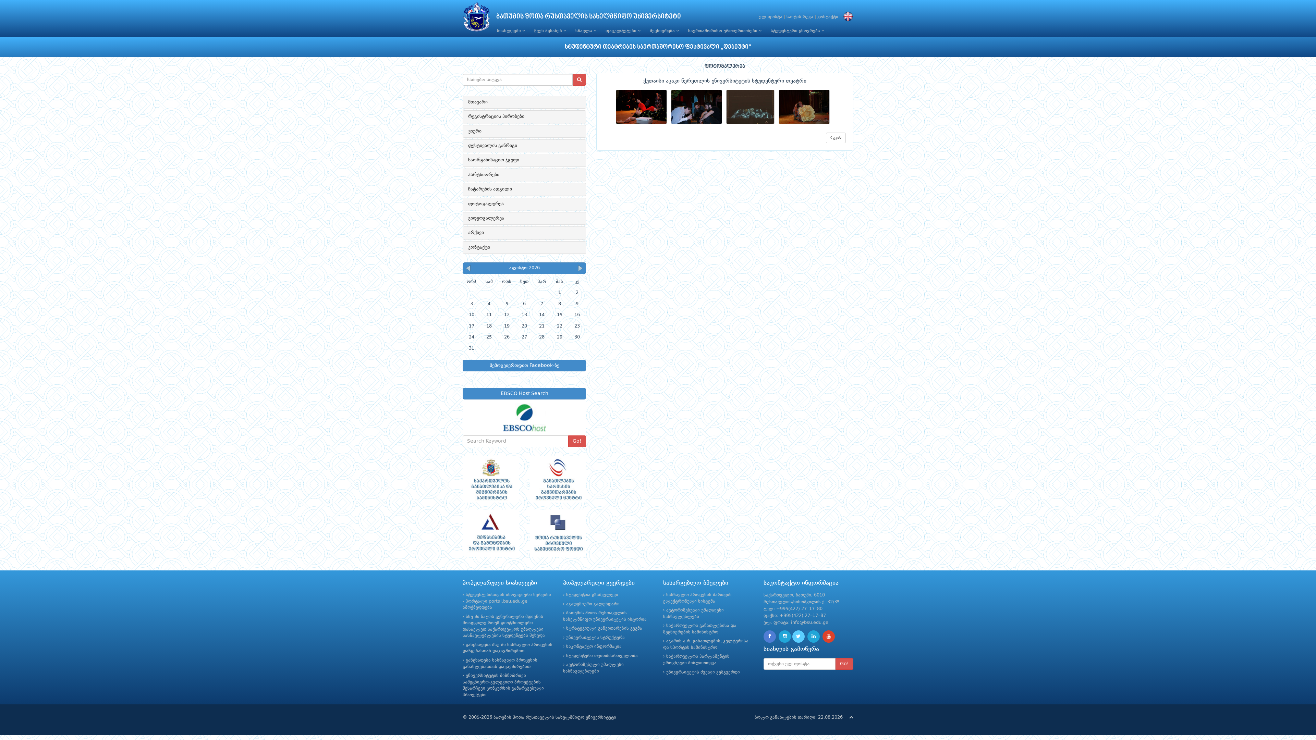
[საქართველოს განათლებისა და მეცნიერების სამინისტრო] (491, 479)
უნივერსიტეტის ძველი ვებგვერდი (703, 672)
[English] (846, 17)
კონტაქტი (827, 17)
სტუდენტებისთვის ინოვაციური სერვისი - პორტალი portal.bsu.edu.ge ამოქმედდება (507, 601)
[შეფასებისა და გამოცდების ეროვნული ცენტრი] (491, 533)
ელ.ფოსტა (770, 17)
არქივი (476, 232)
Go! (577, 441)
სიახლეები (509, 31)
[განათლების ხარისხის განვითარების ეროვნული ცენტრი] (557, 479)
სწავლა (584, 31)
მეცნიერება (663, 31)
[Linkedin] (813, 636)
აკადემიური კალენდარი (593, 604)
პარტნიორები (483, 174)
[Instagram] (785, 636)
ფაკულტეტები (622, 31)
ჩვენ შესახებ (548, 31)
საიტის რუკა (800, 17)
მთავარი (478, 102)
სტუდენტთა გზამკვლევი (592, 595)
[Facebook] (770, 636)
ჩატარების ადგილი (490, 189)
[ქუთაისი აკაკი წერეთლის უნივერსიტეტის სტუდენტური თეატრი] (643, 107)
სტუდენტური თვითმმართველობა (602, 656)
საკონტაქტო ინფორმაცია (594, 646)
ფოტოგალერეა (486, 203)
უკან (836, 138)
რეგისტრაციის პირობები (496, 116)
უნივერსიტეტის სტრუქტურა (595, 638)
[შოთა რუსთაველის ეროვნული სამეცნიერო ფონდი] (557, 533)
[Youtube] (828, 636)
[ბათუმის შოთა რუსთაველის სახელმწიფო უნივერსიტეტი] (477, 18)
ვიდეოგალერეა (486, 218)
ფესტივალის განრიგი (492, 145)
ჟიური (475, 131)
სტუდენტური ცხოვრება (796, 31)
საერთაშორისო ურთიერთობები (723, 31)
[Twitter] (798, 636)
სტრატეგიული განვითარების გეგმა (604, 628)
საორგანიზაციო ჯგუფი (493, 160)
